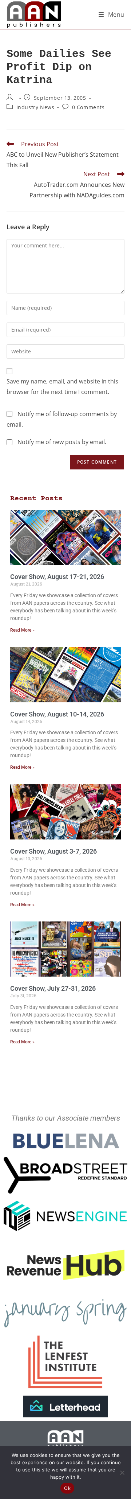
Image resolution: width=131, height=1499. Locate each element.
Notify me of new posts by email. (61, 442)
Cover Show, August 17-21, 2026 (57, 576)
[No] (122, 1472)
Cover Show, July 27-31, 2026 (53, 988)
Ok (67, 1488)
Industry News (35, 107)
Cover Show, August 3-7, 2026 (53, 851)
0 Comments (88, 107)
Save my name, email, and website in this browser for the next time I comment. (62, 386)
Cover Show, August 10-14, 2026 (57, 714)
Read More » (22, 630)
